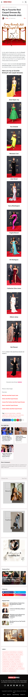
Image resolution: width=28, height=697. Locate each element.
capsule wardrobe (16, 656)
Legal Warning (15, 694)
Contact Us (22, 694)
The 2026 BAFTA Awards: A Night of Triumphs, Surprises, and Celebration (7, 438)
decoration (17, 659)
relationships (11, 668)
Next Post (24, 478)
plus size (4, 668)
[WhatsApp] (15, 420)
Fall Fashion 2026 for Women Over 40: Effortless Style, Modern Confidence (17, 616)
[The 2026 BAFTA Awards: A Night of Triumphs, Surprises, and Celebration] (7, 431)
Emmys (19, 416)
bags (17, 654)
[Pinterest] (18, 420)
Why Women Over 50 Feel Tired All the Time (17, 622)
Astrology (20, 652)
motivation (19, 666)
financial (18, 661)
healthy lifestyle (6, 663)
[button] (1, 2)
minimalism (13, 666)
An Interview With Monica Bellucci (17, 608)
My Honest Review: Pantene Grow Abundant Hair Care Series (17, 604)
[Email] (20, 420)
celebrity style (11, 415)
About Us (9, 694)
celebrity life (5, 415)
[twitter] (11, 685)
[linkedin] (23, 685)
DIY (3, 654)
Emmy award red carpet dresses (9, 416)
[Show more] (23, 420)
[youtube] (17, 685)
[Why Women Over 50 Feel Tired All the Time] (5, 623)
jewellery (20, 663)
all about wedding (10, 654)
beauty (4, 656)
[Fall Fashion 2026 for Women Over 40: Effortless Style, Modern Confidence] (5, 616)
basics (21, 654)
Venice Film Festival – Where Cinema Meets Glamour (7, 455)
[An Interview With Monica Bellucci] (5, 610)
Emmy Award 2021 (19, 415)
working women (12, 670)
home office (13, 663)
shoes (17, 668)
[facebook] (8, 685)
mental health (6, 666)
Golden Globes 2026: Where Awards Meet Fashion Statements (21, 438)
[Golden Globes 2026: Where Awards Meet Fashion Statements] (21, 431)
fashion (12, 661)
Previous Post (5, 478)
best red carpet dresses (11, 7)
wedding (5, 670)
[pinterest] (14, 685)
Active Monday (13, 652)
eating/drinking (6, 661)
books (9, 656)
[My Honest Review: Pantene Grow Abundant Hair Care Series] (5, 604)
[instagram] (5, 685)
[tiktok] (20, 685)
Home (3, 7)
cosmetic (11, 659)
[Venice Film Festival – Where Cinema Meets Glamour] (7, 448)
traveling (22, 668)
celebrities (18, 413)
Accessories (5, 652)
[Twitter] (12, 420)
